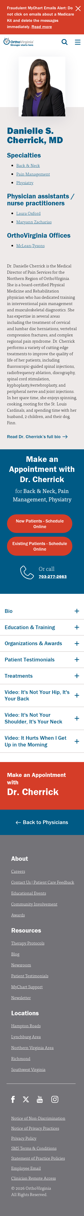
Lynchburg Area (26, 1036)
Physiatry (24, 182)
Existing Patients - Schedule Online (39, 546)
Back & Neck (28, 165)
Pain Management (33, 174)
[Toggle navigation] (77, 42)
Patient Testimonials (30, 659)
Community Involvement (34, 903)
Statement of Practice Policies (38, 1158)
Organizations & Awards (33, 643)
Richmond (20, 1058)
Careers (18, 871)
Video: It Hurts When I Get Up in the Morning (35, 741)
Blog (15, 953)
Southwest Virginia (28, 1069)
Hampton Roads (26, 1025)
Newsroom (21, 964)
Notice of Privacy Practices (35, 1128)
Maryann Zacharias (34, 221)
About (19, 858)
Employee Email (26, 1168)
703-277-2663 (53, 576)
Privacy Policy (23, 1138)
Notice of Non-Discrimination (38, 1118)
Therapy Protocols (27, 943)
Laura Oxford (28, 213)
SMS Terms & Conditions (33, 1148)
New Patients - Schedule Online (40, 523)
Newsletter (21, 997)
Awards (18, 914)
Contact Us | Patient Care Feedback (42, 882)
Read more (42, 26)
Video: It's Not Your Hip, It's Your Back (37, 695)
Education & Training (30, 627)
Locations (25, 1013)
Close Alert (78, 8)
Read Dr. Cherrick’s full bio (34, 436)
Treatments (19, 675)
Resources (26, 930)
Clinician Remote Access (33, 1178)
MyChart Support (27, 986)
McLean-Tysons (30, 245)
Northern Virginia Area (32, 1047)
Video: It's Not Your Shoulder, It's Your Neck (33, 718)
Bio (9, 611)
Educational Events (28, 893)
